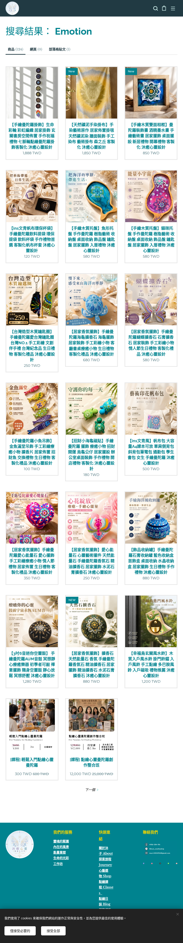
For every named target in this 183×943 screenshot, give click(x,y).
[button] (155, 8)
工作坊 (58, 864)
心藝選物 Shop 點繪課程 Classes (106, 881)
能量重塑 (59, 852)
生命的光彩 (61, 858)
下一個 (90, 790)
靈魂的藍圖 (61, 841)
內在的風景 (61, 847)
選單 (172, 8)
